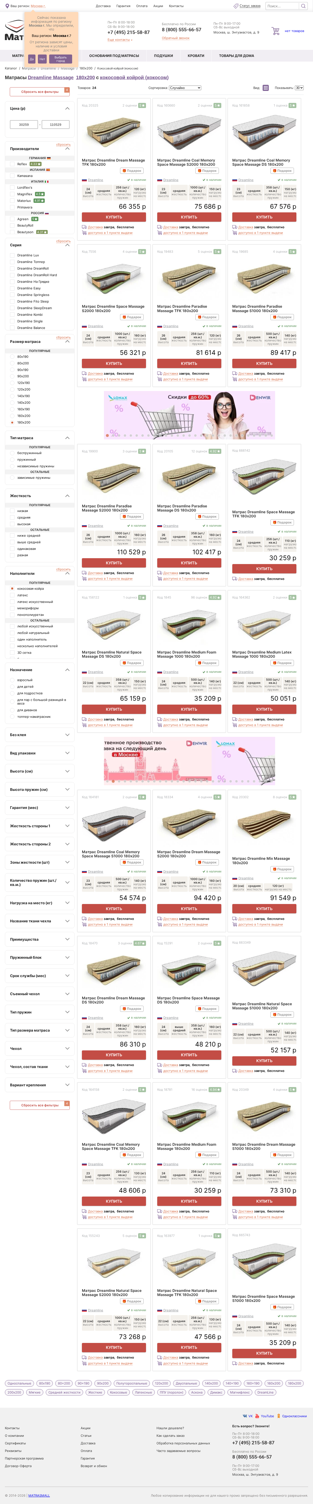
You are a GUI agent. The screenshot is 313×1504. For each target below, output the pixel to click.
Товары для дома (236, 56)
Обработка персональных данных (183, 1443)
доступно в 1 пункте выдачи (110, 233)
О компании (14, 1436)
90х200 (103, 1383)
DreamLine (265, 1392)
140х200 (211, 1383)
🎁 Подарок (131, 171)
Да (32, 59)
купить (114, 217)
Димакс (216, 1392)
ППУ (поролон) (171, 1392)
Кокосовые (118, 1392)
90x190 (83, 1383)
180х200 (85, 77)
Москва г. (38, 6)
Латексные (143, 1392)
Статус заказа (250, 6)
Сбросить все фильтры (39, 92)
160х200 (273, 1383)
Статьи (86, 1436)
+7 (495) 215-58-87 (129, 32)
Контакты (176, 6)
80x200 (64, 1383)
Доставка (103, 6)
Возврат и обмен (94, 1466)
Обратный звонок (176, 38)
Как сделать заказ (170, 1436)
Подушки (163, 56)
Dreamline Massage (51, 77)
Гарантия (123, 6)
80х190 (44, 1383)
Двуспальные (186, 1383)
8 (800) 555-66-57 (181, 29)
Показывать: (285, 88)
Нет (42, 59)
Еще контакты (119, 40)
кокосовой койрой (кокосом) (134, 77)
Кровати (196, 56)
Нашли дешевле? (170, 1428)
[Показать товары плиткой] (266, 88)
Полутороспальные (131, 1383)
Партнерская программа (24, 1458)
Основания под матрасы (114, 56)
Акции (158, 6)
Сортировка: (158, 88)
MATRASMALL (39, 1495)
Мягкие (35, 1392)
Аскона (196, 1392)
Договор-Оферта (18, 1466)
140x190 (232, 1383)
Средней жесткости (64, 1392)
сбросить (63, 144)
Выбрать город (61, 59)
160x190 (252, 1383)
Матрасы (21, 56)
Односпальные (19, 1383)
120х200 (161, 1383)
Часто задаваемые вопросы (178, 1451)
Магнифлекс (240, 1392)
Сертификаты (15, 1443)
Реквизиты (13, 1451)
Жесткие (95, 1392)
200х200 (14, 1392)
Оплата (141, 6)
